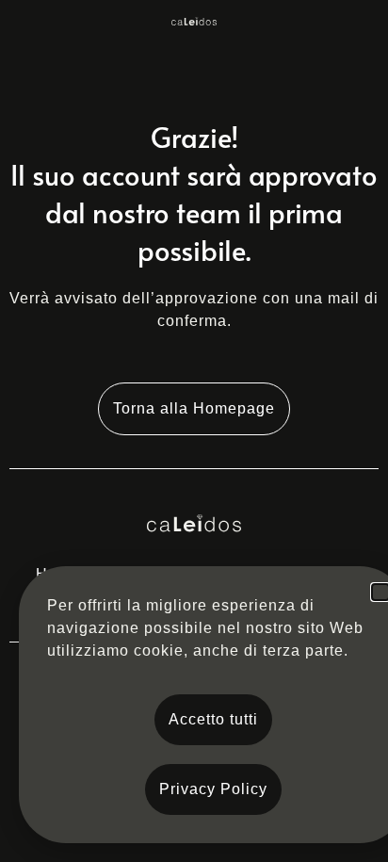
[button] (380, 592)
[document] (194, 431)
